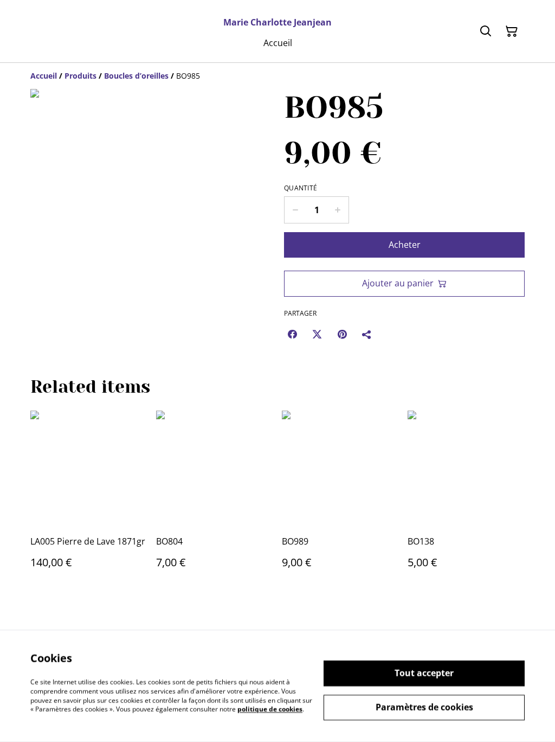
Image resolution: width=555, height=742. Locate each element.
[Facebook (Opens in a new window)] (292, 334)
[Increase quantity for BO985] (338, 209)
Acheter (405, 245)
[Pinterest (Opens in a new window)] (342, 334)
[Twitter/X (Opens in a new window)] (317, 334)
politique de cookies (269, 709)
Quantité (300, 188)
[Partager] (367, 334)
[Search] (486, 31)
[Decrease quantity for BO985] (295, 209)
